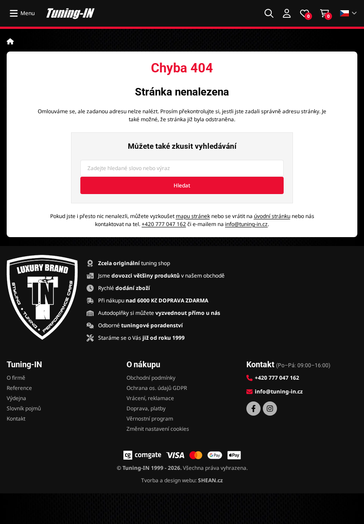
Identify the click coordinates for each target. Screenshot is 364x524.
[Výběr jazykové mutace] (348, 13)
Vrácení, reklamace (150, 398)
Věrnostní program (150, 418)
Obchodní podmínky (151, 377)
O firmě (16, 377)
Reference (19, 388)
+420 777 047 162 (164, 224)
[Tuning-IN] (70, 13)
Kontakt (16, 418)
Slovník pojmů (24, 408)
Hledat (182, 185)
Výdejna (16, 398)
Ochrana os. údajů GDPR (157, 388)
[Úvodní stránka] (10, 41)
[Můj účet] (286, 13)
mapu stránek (193, 216)
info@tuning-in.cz (246, 224)
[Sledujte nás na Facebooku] (253, 408)
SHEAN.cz (210, 480)
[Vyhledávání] (269, 13)
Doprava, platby (146, 408)
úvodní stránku (272, 216)
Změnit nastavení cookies (158, 429)
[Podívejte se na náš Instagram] (270, 408)
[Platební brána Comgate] (142, 455)
